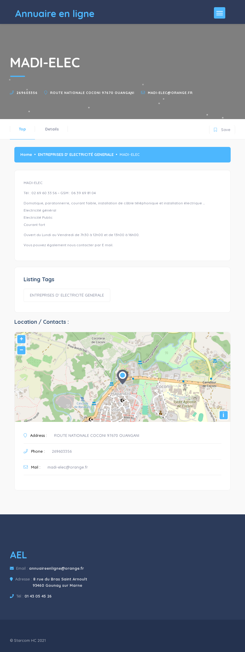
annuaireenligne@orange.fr (56, 568)
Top (22, 129)
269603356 (27, 93)
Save (222, 128)
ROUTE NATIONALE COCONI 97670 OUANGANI (92, 93)
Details (52, 129)
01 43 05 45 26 (38, 596)
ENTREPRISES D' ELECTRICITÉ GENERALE (76, 154)
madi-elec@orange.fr (170, 93)
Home (26, 154)
